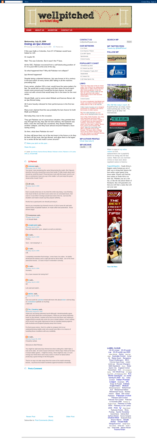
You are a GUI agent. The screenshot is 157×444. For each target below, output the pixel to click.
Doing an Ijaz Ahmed (37, 43)
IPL (127, 382)
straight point (32, 225)
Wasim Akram (126, 428)
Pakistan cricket (57, 151)
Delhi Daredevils (114, 366)
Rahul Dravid (126, 408)
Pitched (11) (59, 47)
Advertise (52, 30)
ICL (123, 378)
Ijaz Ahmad (34, 151)
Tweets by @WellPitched (116, 48)
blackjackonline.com (95, 114)
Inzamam (121, 382)
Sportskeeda (84, 56)
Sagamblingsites (113, 166)
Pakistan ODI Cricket (119, 398)
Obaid (118, 394)
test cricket (112, 425)
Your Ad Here (112, 267)
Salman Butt (125, 414)
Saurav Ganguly (125, 416)
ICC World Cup (118, 372)
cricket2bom (32, 302)
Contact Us (66, 30)
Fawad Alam (112, 370)
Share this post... (30, 147)
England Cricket (124, 368)
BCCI (127, 360)
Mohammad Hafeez (121, 390)
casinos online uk (95, 91)
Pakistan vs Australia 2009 (120, 401)
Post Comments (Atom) (44, 420)
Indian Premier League (119, 381)
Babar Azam (116, 358)
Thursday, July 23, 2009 (32, 186)
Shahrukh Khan (126, 418)
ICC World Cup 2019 (86, 68)
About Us (39, 30)
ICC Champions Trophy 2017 (89, 71)
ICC (119, 370)
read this (99, 104)
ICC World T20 (84, 76)
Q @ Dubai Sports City (87, 79)
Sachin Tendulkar (122, 412)
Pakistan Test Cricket (116, 400)
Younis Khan (119, 429)
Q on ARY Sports (85, 53)
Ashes (121, 354)
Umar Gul (121, 426)
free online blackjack (89, 112)
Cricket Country (85, 59)
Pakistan (111, 396)
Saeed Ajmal (114, 414)
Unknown (31, 166)
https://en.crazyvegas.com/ (93, 127)
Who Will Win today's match (117, 105)
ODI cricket (125, 394)
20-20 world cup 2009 (121, 352)
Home (28, 30)
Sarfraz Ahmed (113, 416)
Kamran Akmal (42, 151)
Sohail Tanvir (126, 424)
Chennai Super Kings (117, 362)
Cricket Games (85, 98)
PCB (116, 408)
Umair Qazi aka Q (87, 141)
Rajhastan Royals (117, 410)
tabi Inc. (30, 294)
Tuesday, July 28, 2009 (32, 295)
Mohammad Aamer (114, 388)
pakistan (40, 300)
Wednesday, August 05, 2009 (34, 311)
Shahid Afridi (84, 73)
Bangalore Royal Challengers (120, 359)
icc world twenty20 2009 (120, 377)
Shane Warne (116, 420)
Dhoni (123, 366)
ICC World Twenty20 (120, 375)
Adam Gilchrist (113, 354)
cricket (63, 300)
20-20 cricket (114, 350)
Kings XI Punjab (116, 384)
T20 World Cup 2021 (86, 65)
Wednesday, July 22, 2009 (33, 168)
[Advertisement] (117, 308)
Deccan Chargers (123, 364)
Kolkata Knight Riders (120, 385)
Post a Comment (35, 368)
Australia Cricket (118, 356)
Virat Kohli (115, 428)
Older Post (70, 417)
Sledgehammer (115, 424)
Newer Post (30, 417)
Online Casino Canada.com (88, 107)
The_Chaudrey (33, 309)
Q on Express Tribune (87, 51)
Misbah (49, 151)
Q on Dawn (83, 48)
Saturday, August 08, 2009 (33, 339)
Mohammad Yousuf (116, 392)
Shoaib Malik (33, 153)
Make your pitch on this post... (38, 143)
